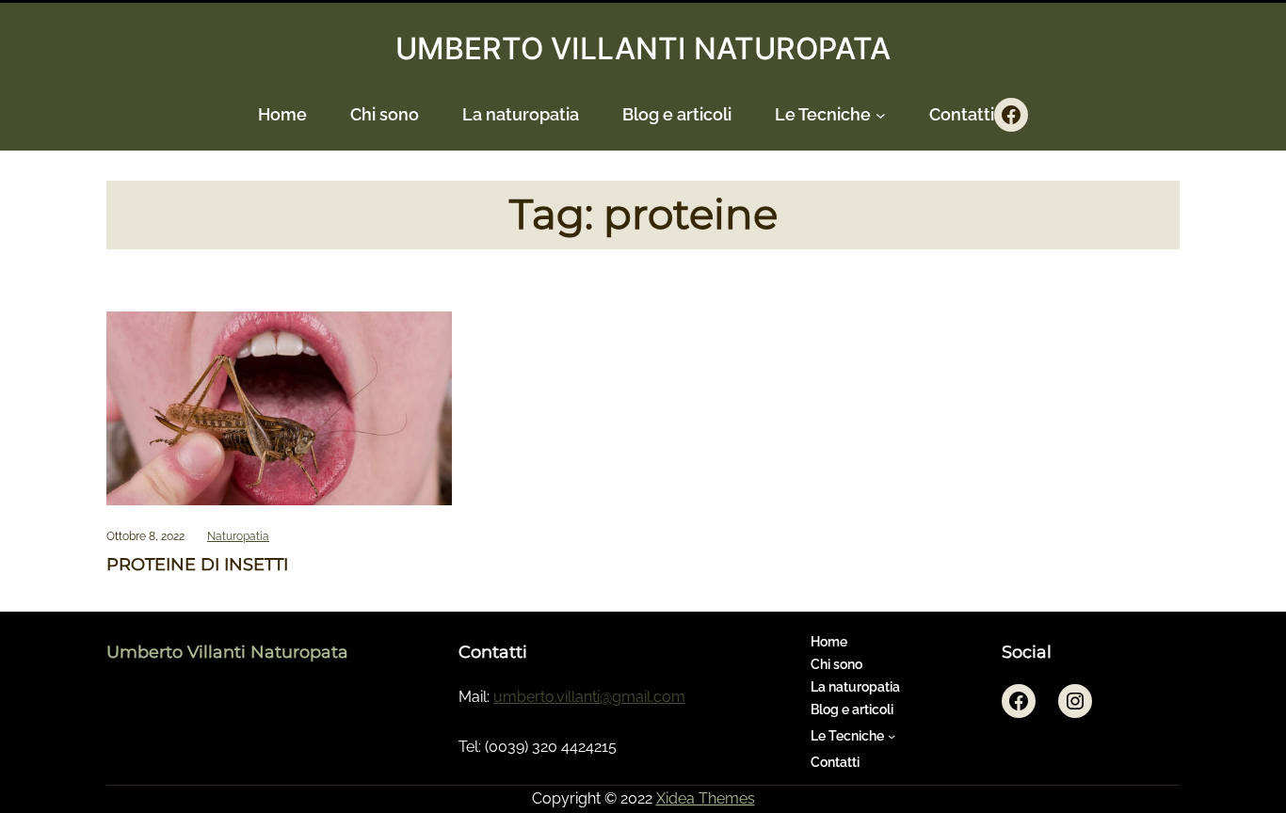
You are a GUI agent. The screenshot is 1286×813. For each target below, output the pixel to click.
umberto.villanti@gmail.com (589, 697)
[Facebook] (1011, 115)
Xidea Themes (705, 798)
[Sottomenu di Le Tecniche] (881, 115)
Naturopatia (238, 536)
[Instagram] (1075, 701)
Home (282, 114)
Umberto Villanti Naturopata (227, 652)
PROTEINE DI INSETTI (197, 565)
